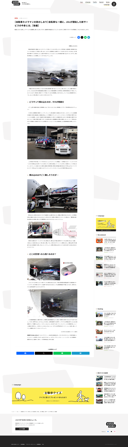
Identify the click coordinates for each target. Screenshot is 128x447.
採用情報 (38, 444)
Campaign (107, 4)
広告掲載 (22, 444)
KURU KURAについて (15, 444)
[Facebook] (78, 37)
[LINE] (85, 37)
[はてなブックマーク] (88, 37)
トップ (13, 411)
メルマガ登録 (22, 429)
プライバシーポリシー (30, 444)
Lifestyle (87, 2)
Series (108, 2)
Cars (81, 2)
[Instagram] (114, 431)
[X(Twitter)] (111, 431)
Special (101, 2)
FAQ (43, 444)
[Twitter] (82, 37)
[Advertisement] (63, 367)
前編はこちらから (73, 46)
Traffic (95, 2)
